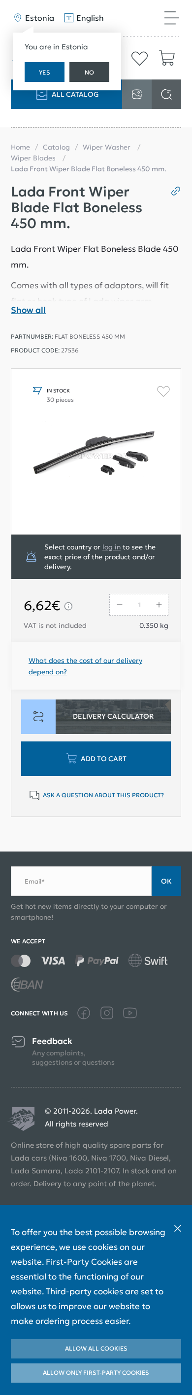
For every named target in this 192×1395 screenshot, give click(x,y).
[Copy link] (172, 191)
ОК (166, 881)
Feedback (52, 1041)
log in (111, 546)
